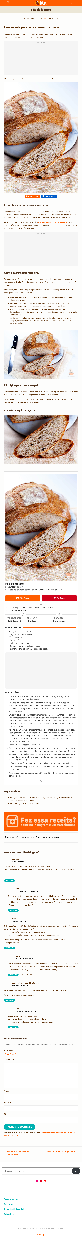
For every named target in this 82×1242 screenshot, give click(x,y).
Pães (44, 18)
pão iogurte (55, 837)
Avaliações (8, 1050)
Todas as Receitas (11, 1199)
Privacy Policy (9, 1214)
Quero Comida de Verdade (14, 1209)
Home (38, 18)
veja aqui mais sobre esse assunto (52, 222)
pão (39, 837)
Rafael (12, 837)
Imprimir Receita (50, 196)
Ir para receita (33, 196)
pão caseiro (46, 837)
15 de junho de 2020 (26, 837)
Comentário (10, 1059)
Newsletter (8, 1204)
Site (6, 1114)
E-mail (7, 1102)
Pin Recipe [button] (60, 598)
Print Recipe (24, 598)
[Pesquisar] (76, 1171)
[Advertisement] (41, 59)
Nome (7, 1091)
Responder (9, 880)
